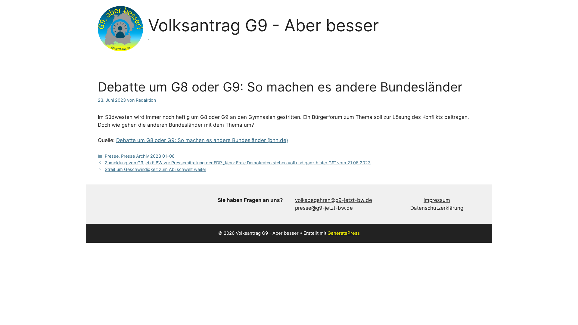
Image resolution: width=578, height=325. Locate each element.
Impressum (437, 200)
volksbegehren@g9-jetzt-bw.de (333, 200)
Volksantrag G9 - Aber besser (263, 25)
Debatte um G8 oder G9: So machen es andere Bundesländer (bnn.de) (202, 140)
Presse (112, 156)
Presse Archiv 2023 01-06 (148, 156)
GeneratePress (344, 233)
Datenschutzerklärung (436, 208)
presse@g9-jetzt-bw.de (324, 208)
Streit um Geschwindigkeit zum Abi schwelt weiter (155, 169)
